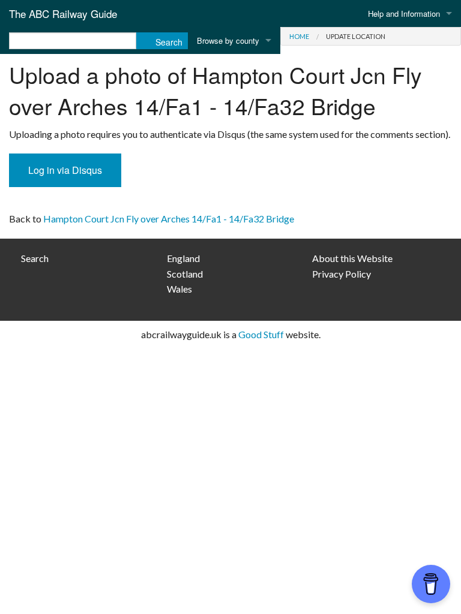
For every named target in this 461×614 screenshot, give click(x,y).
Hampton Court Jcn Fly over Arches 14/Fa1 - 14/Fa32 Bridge (168, 218)
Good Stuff (261, 334)
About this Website (352, 258)
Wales (179, 288)
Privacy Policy (341, 273)
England (183, 258)
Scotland (185, 273)
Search (35, 258)
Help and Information (404, 13)
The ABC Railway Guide (63, 13)
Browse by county (228, 40)
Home (299, 36)
